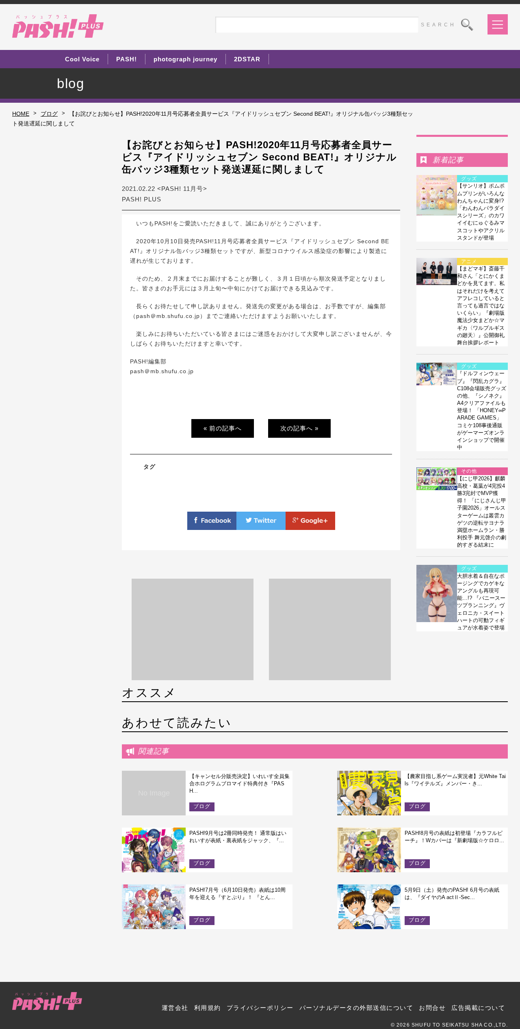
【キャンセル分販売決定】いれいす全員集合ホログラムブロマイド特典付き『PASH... (239, 783)
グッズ (469, 179)
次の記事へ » (299, 428)
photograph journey (185, 59)
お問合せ (432, 1007)
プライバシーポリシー (260, 1007)
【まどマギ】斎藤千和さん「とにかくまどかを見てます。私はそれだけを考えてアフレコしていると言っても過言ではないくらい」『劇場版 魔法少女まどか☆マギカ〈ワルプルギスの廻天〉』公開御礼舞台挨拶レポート (481, 306)
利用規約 (207, 1007)
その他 (469, 471)
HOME (20, 113)
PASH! (126, 59)
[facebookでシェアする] (212, 525)
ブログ (49, 113)
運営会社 (175, 1007)
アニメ (469, 261)
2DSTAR (247, 59)
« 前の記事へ (223, 428)
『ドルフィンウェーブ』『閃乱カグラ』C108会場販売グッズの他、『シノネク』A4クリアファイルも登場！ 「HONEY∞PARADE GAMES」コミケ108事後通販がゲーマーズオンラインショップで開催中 (481, 410)
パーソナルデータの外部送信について (356, 1007)
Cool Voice (82, 59)
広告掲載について (478, 1007)
